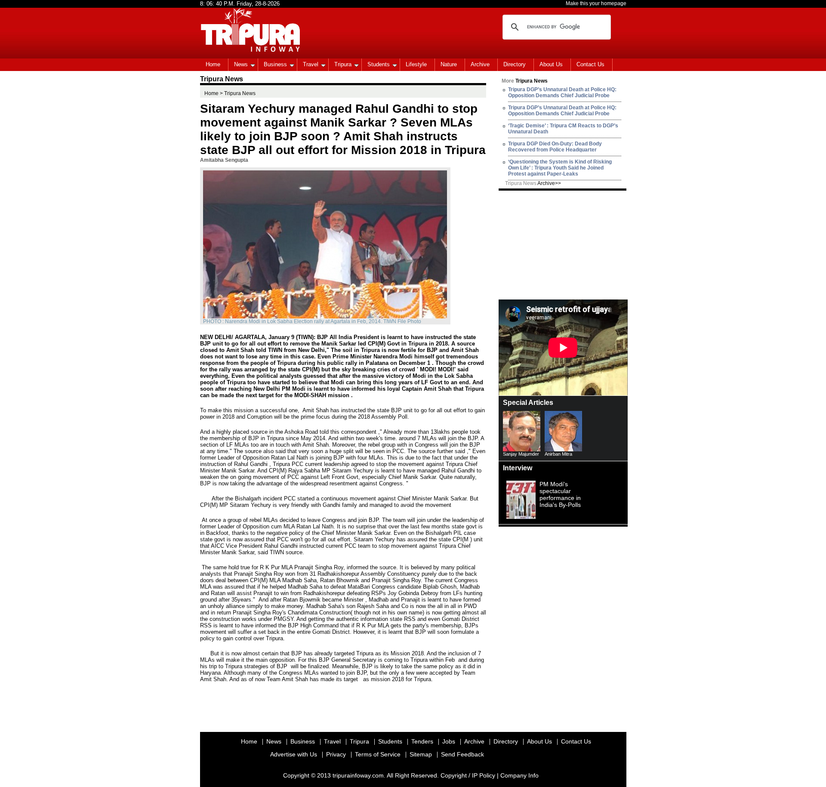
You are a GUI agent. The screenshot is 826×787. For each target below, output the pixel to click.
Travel (310, 64)
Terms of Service (378, 754)
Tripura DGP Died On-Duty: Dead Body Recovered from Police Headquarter (555, 147)
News (241, 64)
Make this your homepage (596, 3)
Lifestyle (416, 64)
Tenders (422, 741)
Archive (480, 64)
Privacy (336, 754)
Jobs (448, 741)
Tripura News (533, 183)
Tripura (342, 64)
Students (378, 64)
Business (275, 64)
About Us (551, 64)
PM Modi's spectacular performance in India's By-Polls (560, 494)
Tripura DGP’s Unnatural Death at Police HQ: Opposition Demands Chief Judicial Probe (562, 92)
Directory (514, 64)
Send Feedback (462, 754)
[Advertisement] (563, 244)
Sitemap (421, 754)
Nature (449, 64)
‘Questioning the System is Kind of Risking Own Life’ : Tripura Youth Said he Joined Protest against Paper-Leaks (560, 168)
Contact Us (590, 64)
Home (213, 64)
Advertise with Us (293, 754)
